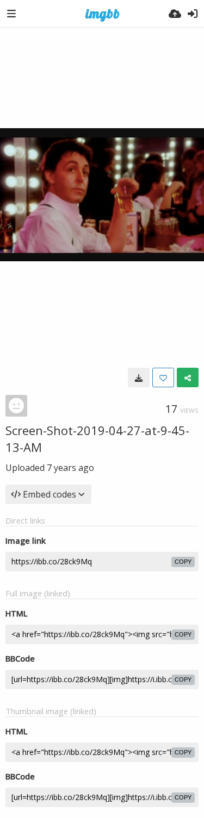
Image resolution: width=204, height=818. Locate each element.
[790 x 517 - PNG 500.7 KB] (139, 377)
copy (183, 561)
